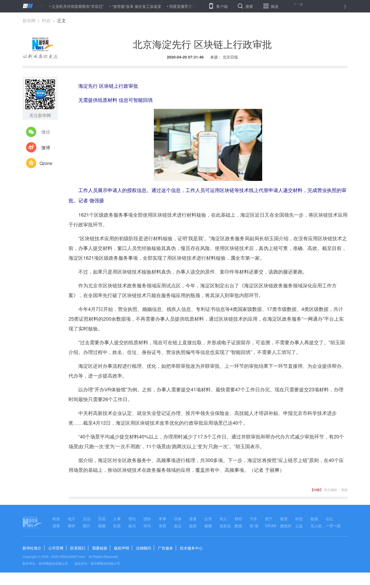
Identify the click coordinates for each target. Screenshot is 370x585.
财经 (238, 518)
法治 (86, 518)
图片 (86, 525)
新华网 (28, 20)
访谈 (177, 518)
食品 (177, 525)
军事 (162, 518)
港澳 (193, 518)
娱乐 (132, 525)
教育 (284, 518)
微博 (45, 147)
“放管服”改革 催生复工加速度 (126, 6)
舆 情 (254, 525)
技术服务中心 (191, 548)
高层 (102, 518)
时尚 (147, 525)
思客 (56, 525)
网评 (71, 525)
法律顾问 (143, 548)
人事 (117, 518)
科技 (299, 518)
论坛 (329, 518)
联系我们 (77, 548)
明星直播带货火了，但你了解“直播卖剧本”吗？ (199, 6)
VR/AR (270, 525)
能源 (314, 518)
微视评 (285, 525)
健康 (208, 525)
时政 (46, 20)
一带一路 (333, 525)
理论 (132, 518)
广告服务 (165, 548)
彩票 (117, 525)
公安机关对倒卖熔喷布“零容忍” (68, 6)
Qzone (46, 163)
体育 (162, 525)
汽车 (253, 518)
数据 (238, 525)
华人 (223, 518)
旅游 (193, 525)
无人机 (316, 525)
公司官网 (55, 548)
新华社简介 (31, 548)
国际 (147, 518)
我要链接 (99, 548)
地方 (71, 518)
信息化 (225, 525)
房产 (268, 518)
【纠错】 (316, 489)
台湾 (208, 518)
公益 (299, 525)
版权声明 (121, 548)
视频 (102, 525)
